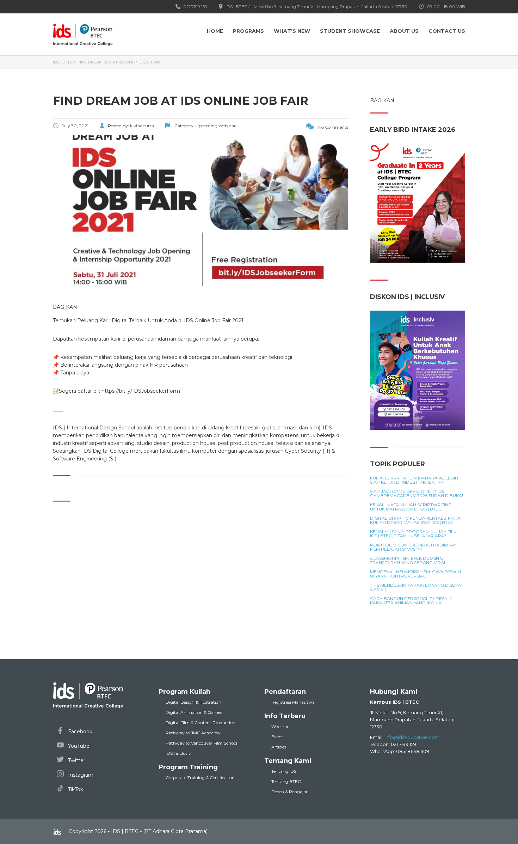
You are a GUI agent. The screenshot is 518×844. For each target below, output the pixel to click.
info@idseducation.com (411, 737)
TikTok (75, 789)
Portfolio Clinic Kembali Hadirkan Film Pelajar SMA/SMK (413, 547)
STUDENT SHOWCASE (350, 31)
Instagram (80, 775)
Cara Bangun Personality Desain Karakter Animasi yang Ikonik (411, 601)
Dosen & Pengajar (289, 791)
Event (277, 736)
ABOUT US (404, 31)
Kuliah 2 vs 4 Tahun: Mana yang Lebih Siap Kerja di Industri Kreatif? (414, 480)
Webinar (280, 726)
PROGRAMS (248, 31)
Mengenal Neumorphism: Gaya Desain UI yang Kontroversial (415, 574)
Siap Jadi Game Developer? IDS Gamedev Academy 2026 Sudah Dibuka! (416, 493)
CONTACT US (446, 31)
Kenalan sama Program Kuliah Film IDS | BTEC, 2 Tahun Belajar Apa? (413, 534)
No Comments (332, 127)
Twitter (76, 760)
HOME (215, 31)
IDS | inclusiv (178, 753)
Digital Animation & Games (194, 712)
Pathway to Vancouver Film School (201, 743)
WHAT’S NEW (292, 31)
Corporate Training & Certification (200, 777)
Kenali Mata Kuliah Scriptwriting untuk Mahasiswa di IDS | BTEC (411, 507)
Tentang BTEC (286, 781)
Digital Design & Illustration (193, 702)
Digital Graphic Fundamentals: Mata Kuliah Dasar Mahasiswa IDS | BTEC (415, 520)
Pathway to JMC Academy (193, 732)
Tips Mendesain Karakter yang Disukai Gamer (416, 587)
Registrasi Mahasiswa (293, 702)
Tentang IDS (283, 771)
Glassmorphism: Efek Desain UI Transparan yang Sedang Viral (408, 560)
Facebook (79, 731)
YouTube (78, 746)
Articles (278, 747)
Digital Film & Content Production (200, 722)
